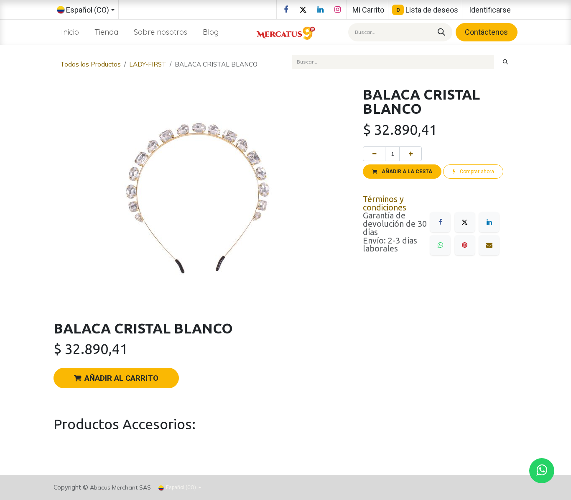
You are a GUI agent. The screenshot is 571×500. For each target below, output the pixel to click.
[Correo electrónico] (489, 245)
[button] (402, 171)
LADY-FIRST (147, 64)
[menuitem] (70, 32)
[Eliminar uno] (374, 153)
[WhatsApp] (440, 245)
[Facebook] (285, 9)
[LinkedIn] (320, 9)
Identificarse (490, 9)
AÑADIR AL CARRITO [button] (121, 378)
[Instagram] (337, 9)
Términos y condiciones (384, 203)
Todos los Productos (90, 64)
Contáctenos (486, 32)
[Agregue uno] (410, 153)
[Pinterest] (465, 245)
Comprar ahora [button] (476, 171)
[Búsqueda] (440, 32)
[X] (303, 9)
